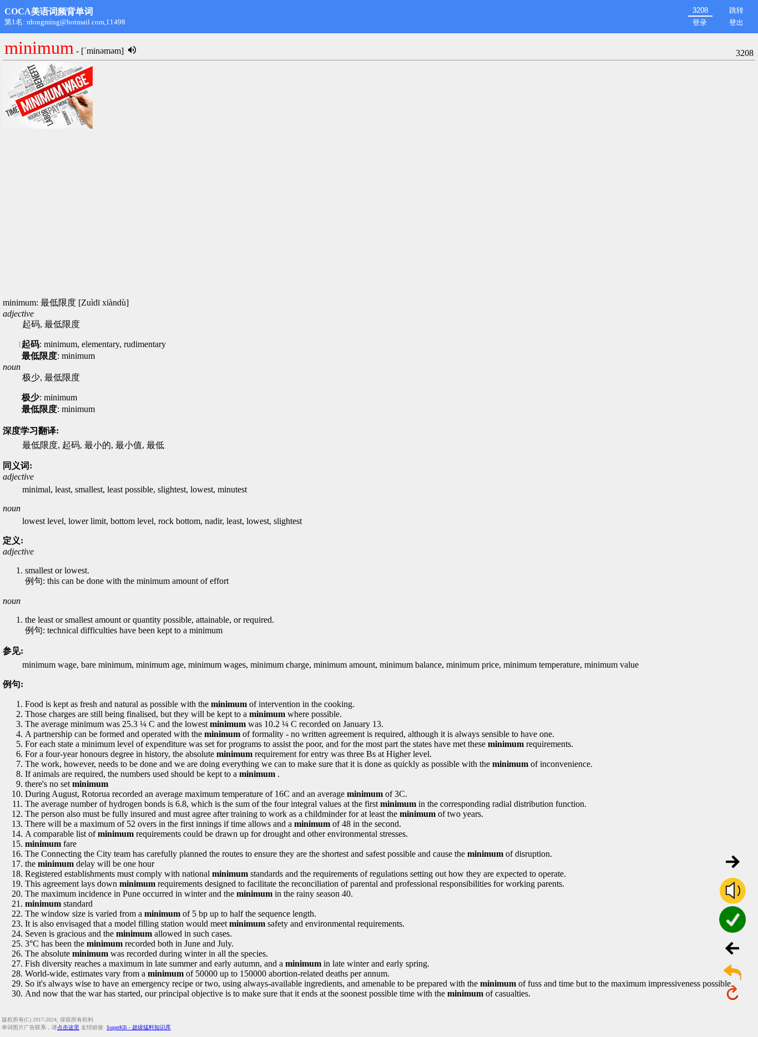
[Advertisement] (379, 214)
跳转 (736, 10)
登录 (700, 22)
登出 (736, 22)
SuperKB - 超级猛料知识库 (139, 1027)
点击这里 (68, 1027)
